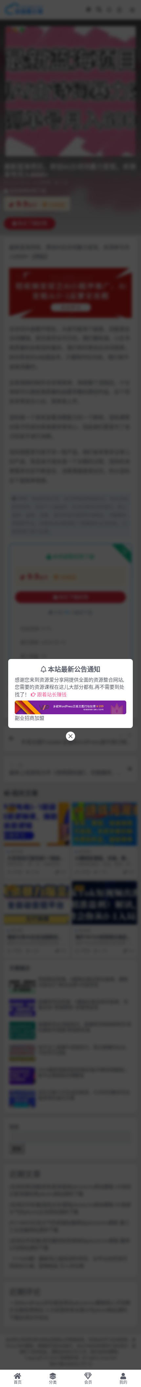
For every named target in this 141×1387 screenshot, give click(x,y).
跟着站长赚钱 (52, 694)
